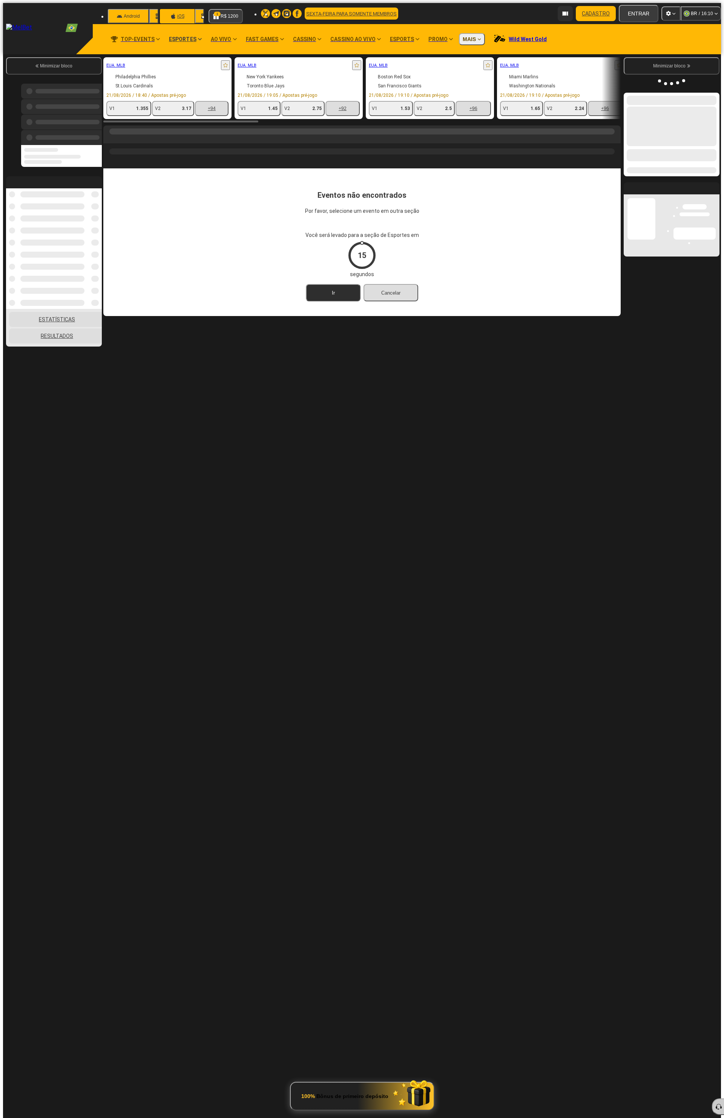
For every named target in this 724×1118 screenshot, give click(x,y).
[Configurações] (670, 13)
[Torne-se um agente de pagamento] (565, 13)
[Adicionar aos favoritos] (225, 65)
